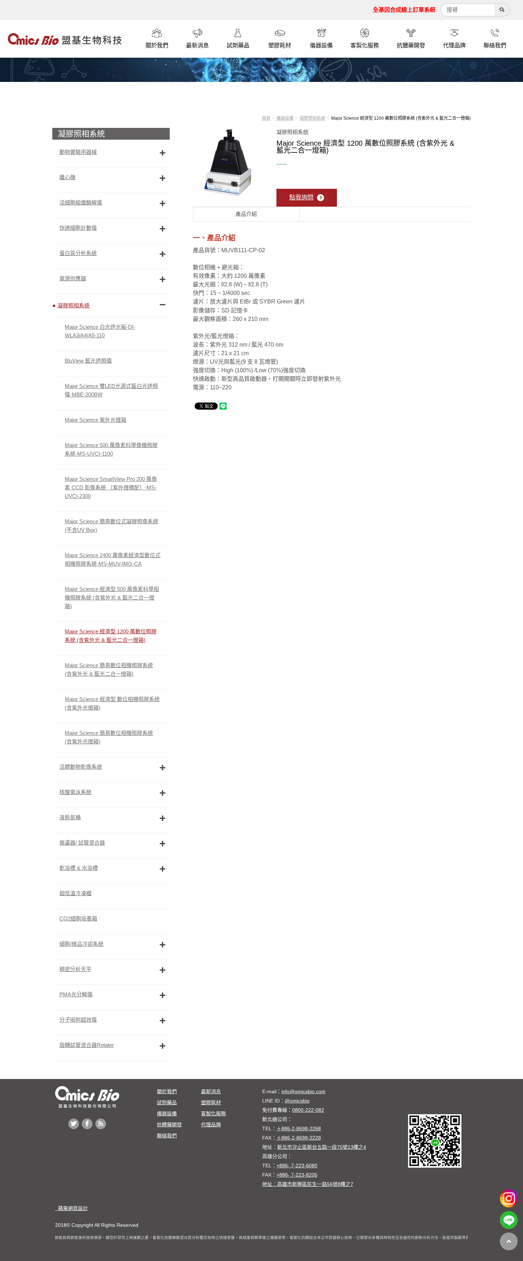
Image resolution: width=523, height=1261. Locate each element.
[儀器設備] (321, 33)
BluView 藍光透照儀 (88, 361)
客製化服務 (213, 1113)
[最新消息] (197, 33)
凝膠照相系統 (312, 118)
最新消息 (211, 1091)
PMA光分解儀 (76, 994)
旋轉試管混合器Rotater (86, 1045)
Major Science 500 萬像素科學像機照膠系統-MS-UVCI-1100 (111, 449)
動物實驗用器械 (78, 152)
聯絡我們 (167, 1135)
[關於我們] (157, 33)
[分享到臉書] (87, 1124)
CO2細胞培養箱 (78, 918)
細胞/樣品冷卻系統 (81, 944)
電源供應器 (72, 278)
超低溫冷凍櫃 (75, 893)
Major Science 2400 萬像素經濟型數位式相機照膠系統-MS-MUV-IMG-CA (112, 559)
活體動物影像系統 (80, 767)
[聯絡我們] (495, 33)
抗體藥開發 (169, 1124)
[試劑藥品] (238, 33)
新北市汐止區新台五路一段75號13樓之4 (321, 1147)
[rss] (100, 1124)
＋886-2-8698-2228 (298, 1138)
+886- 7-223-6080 (296, 1165)
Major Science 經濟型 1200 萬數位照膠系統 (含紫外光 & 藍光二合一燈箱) (111, 635)
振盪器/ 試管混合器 (82, 843)
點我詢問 (301, 197)
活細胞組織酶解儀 (80, 202)
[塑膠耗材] (279, 33)
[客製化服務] (364, 33)
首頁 (266, 118)
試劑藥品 (167, 1102)
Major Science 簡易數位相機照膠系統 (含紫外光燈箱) (109, 737)
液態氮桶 (70, 817)
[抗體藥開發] (411, 33)
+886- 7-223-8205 (296, 1175)
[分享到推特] (73, 1124)
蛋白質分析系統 (78, 253)
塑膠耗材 (211, 1102)
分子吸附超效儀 (78, 1020)
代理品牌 (211, 1124)
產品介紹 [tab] (246, 214)
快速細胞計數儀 (78, 228)
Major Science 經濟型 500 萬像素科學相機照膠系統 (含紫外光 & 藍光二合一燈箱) (112, 597)
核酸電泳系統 (75, 792)
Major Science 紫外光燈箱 (95, 420)
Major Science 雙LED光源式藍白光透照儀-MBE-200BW (111, 390)
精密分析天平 (75, 969)
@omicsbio (297, 1101)
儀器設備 (285, 118)
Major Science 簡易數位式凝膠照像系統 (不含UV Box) (111, 525)
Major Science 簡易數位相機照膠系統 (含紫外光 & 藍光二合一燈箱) (109, 669)
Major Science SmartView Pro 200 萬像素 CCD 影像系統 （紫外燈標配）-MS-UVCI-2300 (111, 487)
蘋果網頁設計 (71, 1208)
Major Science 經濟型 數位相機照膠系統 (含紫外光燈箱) (112, 703)
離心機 (67, 177)
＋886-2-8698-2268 (298, 1128)
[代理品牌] (454, 33)
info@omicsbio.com (303, 1091)
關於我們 (167, 1091)
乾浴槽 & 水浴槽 (78, 868)
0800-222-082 (308, 1110)
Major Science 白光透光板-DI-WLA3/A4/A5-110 (100, 331)
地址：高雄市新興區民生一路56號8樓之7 (307, 1184)
